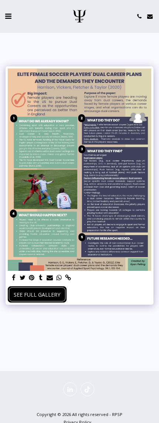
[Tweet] (23, 278)
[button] (8, 16)
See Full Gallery (37, 294)
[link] (68, 278)
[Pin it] (31, 278)
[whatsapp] (59, 278)
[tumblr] (41, 278)
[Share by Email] (50, 278)
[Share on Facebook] (13, 278)
